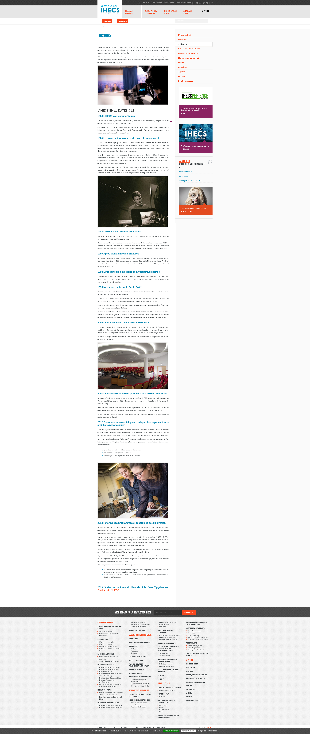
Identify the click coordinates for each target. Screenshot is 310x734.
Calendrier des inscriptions (108, 646)
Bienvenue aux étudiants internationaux (139, 704)
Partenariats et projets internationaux (167, 660)
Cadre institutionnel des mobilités (168, 671)
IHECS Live (123, 21)
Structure (182, 40)
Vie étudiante (191, 643)
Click (161, 711)
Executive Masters (104, 690)
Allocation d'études (194, 631)
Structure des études (106, 631)
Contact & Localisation (188, 53)
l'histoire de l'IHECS (108, 590)
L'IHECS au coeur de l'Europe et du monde (140, 695)
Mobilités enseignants (166, 643)
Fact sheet (162, 627)
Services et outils (187, 12)
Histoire (183, 44)
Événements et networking (140, 677)
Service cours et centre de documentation (168, 716)
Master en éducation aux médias (110, 678)
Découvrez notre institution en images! (196, 147)
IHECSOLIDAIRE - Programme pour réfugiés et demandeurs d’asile (168, 649)
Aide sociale (192, 633)
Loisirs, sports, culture (195, 646)
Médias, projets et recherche (151, 12)
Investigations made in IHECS (191, 181)
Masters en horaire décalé (108, 703)
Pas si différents (185, 171)
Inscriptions (102, 639)
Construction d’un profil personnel (110, 661)
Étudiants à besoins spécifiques (198, 639)
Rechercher (211, 21)
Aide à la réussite (194, 635)
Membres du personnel (188, 58)
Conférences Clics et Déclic (140, 686)
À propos (205, 11)
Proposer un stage (136, 670)
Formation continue (137, 630)
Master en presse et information (109, 667)
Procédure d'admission (138, 707)
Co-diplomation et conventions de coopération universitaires (110, 685)
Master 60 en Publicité (138, 622)
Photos (181, 63)
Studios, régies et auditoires (169, 687)
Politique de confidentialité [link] (207, 731)
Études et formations (129, 12)
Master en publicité (105, 672)
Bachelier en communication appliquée (108, 658)
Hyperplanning (164, 709)
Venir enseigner (164, 655)
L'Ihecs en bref (184, 35)
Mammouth (184, 161)
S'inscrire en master (105, 644)
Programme (103, 635)
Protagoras (134, 651)
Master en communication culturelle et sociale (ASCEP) (111, 675)
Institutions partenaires (166, 664)
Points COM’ (135, 682)
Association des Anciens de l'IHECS (197, 654)
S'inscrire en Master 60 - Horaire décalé (109, 649)
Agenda (181, 72)
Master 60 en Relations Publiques (110, 708)
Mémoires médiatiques (137, 657)
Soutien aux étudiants (195, 628)
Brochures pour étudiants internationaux (167, 623)
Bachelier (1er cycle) (105, 654)
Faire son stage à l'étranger (168, 639)
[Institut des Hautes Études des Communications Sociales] (109, 9)
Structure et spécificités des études (109, 627)
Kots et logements (194, 648)
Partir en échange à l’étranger (165, 631)
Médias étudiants (136, 660)
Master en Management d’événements (107, 681)
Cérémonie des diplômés (139, 680)
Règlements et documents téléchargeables (196, 623)
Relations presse (185, 81)
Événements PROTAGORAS (140, 684)
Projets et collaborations (139, 642)
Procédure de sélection (167, 637)
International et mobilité (170, 12)
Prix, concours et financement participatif (139, 665)
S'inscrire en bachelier (106, 642)
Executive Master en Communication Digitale (111, 698)
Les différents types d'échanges (169, 635)
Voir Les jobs (188, 211)
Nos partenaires (135, 673)
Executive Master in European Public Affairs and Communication (111, 694)
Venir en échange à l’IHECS (139, 700)
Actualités (182, 67)
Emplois (181, 76)
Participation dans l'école (196, 650)
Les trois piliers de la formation (109, 633)
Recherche (133, 646)
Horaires (162, 697)
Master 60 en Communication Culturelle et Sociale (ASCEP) (140, 626)
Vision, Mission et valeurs (189, 49)
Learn (161, 707)
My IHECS (107, 21)
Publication (134, 649)
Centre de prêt (163, 694)
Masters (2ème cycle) (105, 665)
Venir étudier (163, 653)
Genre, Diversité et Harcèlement (198, 637)
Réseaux (134, 653)
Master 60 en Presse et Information (110, 706)
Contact (161, 679)
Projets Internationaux (166, 666)
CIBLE (208, 728)
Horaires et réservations (167, 690)
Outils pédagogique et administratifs (166, 701)
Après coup (183, 176)
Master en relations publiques (109, 670)
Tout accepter (172, 731)
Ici (184, 114)
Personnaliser (188, 731)
